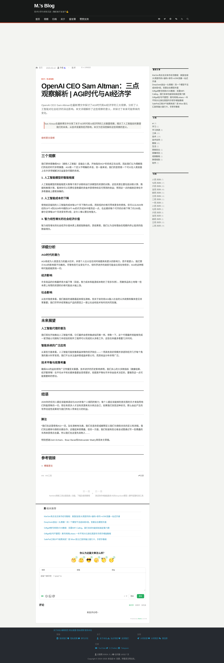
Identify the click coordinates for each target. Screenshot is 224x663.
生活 (154, 146)
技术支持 (156, 140)
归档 (54, 19)
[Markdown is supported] (42, 596)
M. (65, 68)
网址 (113, 570)
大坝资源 (144, 638)
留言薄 (72, 19)
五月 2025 (156, 216)
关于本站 (57, 630)
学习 (154, 126)
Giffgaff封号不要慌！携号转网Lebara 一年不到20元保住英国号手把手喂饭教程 (77, 533)
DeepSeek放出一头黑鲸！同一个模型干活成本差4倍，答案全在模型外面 (75, 522)
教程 (154, 143)
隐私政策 (80, 630)
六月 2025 (156, 212)
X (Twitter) (113, 648)
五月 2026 (156, 189)
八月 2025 (156, 206)
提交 (140, 596)
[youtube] (159, 18)
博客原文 (48, 466)
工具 (154, 133)
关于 (63, 19)
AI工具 (49, 476)
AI (43, 476)
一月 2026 (156, 203)
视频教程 (156, 156)
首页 (38, 19)
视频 (46, 19)
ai (153, 123)
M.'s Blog (44, 5)
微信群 (164, 638)
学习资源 (156, 130)
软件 (154, 163)
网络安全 (156, 150)
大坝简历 (154, 638)
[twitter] (165, 18)
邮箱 (78, 570)
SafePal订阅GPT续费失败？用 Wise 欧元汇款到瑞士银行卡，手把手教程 (75, 539)
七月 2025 (156, 209)
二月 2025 (156, 226)
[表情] (46, 596)
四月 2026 (156, 193)
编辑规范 (64, 630)
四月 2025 (156, 219)
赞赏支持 (84, 19)
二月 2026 (156, 199)
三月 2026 (156, 196)
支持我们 (125, 638)
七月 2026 (156, 183)
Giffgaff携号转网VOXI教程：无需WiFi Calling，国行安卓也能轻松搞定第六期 (76, 528)
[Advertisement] (112, 42)
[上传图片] (50, 596)
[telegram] (170, 18)
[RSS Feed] (182, 18)
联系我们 (63, 638)
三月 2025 (156, 222)
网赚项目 (156, 153)
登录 (132, 596)
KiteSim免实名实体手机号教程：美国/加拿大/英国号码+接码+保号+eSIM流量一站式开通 (82, 516)
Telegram (125, 648)
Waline (140, 618)
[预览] (53, 596)
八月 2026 (156, 179)
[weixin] (176, 18)
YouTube (102, 648)
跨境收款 (156, 159)
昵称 (43, 570)
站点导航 (114, 638)
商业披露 (72, 630)
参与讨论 (84, 638)
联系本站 (88, 630)
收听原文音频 (48, 138)
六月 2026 (156, 186)
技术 (74, 68)
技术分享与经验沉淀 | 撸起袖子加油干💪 (51, 12)
